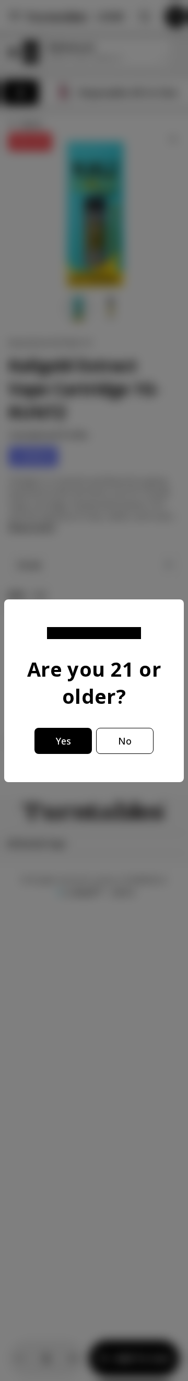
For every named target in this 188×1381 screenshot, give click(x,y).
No (125, 741)
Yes (63, 741)
